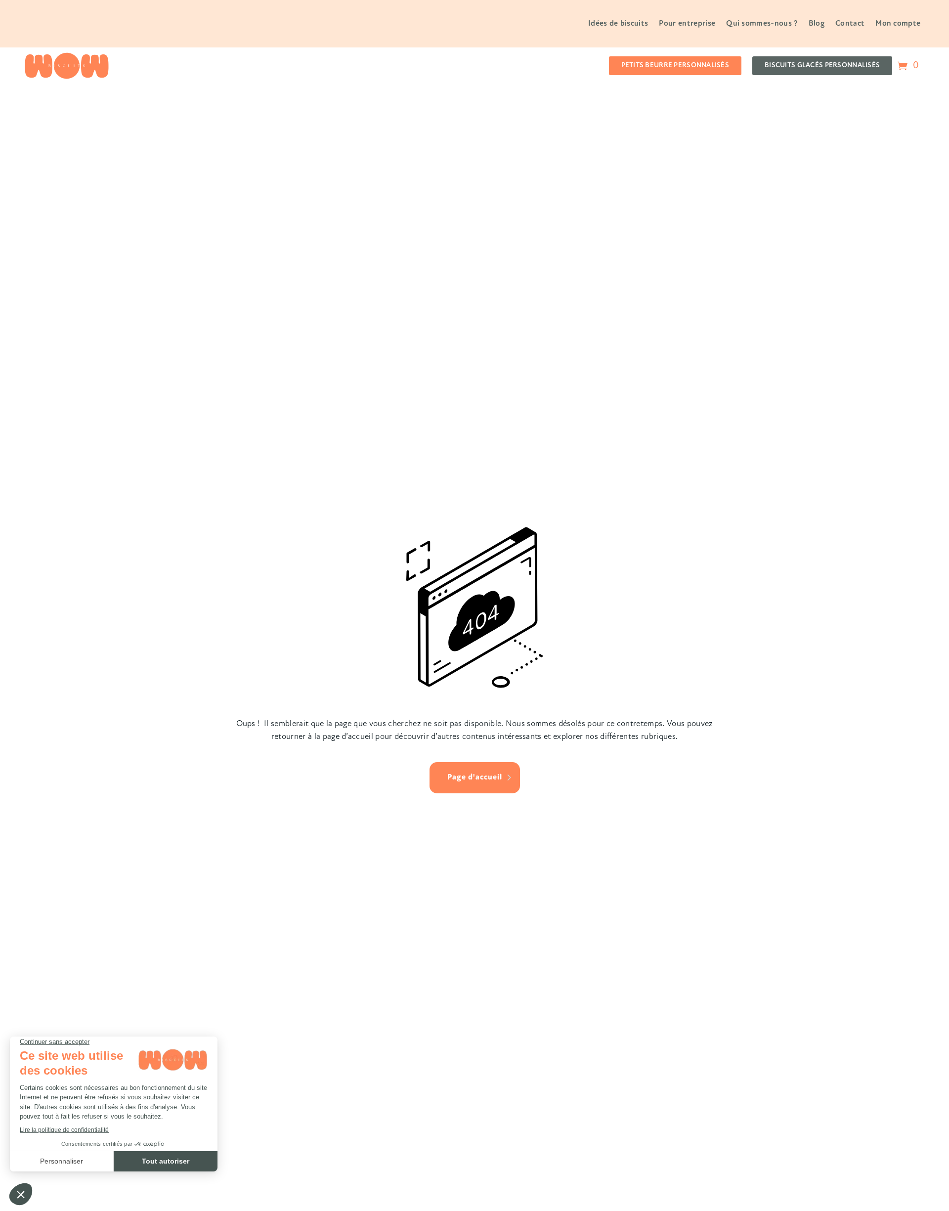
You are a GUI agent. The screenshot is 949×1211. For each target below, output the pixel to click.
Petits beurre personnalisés (675, 65)
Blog (816, 24)
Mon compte (897, 24)
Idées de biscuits (618, 24)
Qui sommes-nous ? (761, 24)
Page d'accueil (474, 777)
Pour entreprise (687, 24)
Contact (849, 24)
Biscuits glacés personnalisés (822, 65)
